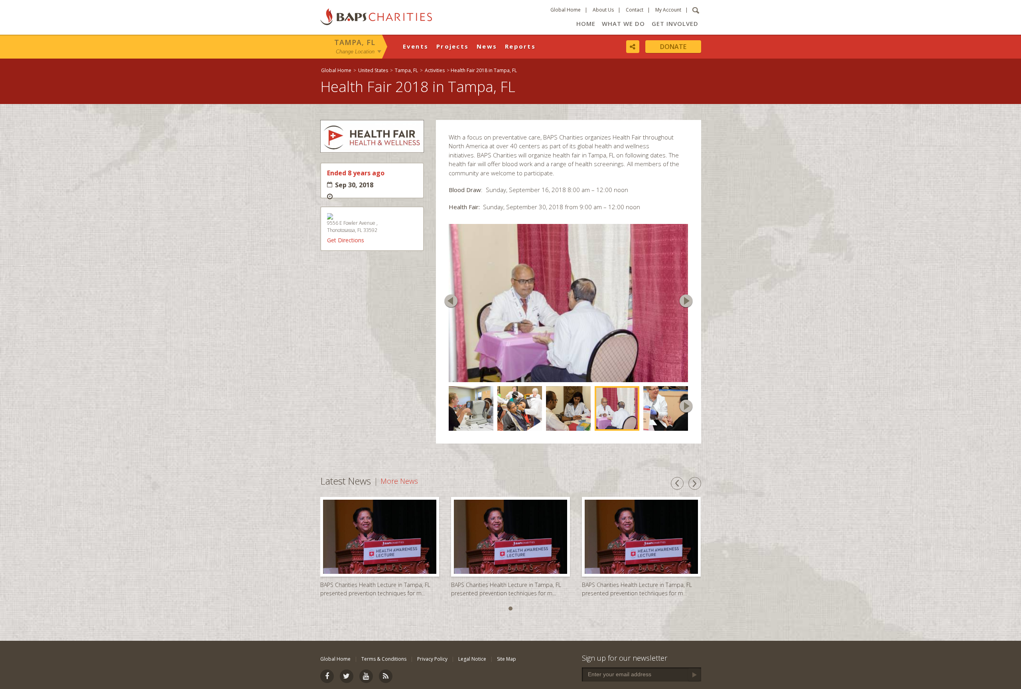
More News (399, 482)
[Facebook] (327, 676)
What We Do (623, 23)
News (487, 46)
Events (416, 46)
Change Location (355, 51)
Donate (673, 46)
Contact (634, 9)
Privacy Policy (432, 659)
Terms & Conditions (383, 659)
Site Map (506, 659)
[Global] (1011, 258)
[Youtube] (366, 676)
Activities (435, 70)
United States (373, 70)
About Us (603, 9)
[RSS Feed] (385, 676)
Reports (520, 46)
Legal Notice (472, 659)
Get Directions (345, 240)
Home (585, 23)
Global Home (565, 9)
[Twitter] (346, 676)
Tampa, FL (354, 42)
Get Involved (675, 23)
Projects (452, 46)
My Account (668, 9)
